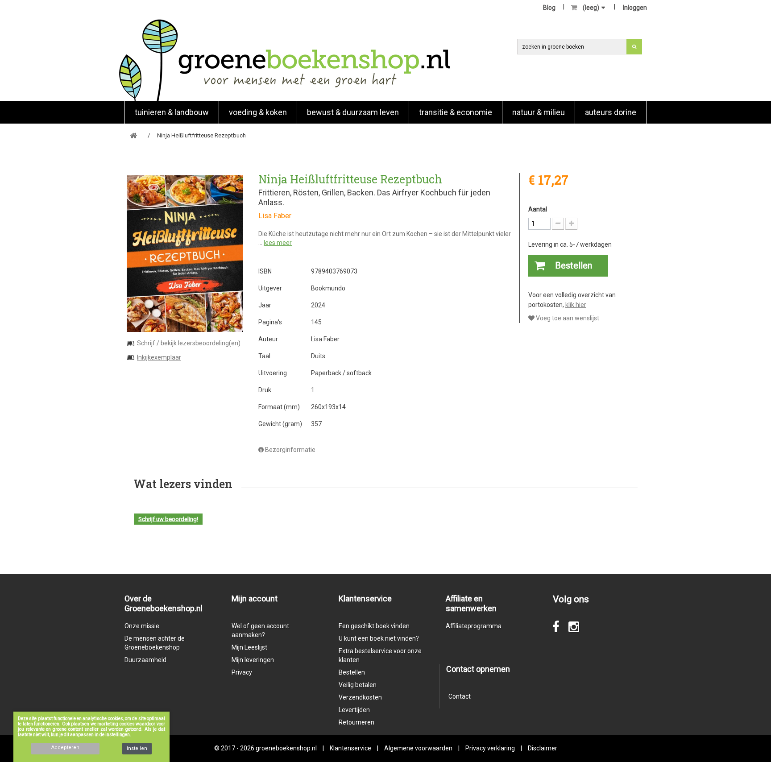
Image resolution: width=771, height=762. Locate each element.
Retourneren (356, 722)
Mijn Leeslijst (249, 647)
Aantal (537, 209)
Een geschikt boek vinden (374, 625)
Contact (459, 696)
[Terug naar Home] (133, 135)
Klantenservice (350, 748)
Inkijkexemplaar (159, 357)
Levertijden (354, 709)
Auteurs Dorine (610, 112)
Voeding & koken (258, 112)
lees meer (278, 242)
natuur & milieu (538, 112)
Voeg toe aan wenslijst (567, 318)
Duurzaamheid (145, 659)
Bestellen (352, 672)
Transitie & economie (455, 112)
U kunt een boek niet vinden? (379, 638)
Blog (549, 7)
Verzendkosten (360, 697)
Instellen (137, 748)
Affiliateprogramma (474, 625)
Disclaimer (542, 748)
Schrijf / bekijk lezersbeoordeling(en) (188, 343)
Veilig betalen (358, 684)
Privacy (242, 672)
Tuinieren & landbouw (172, 112)
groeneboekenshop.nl (287, 748)
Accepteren (65, 747)
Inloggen (635, 7)
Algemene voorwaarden (418, 748)
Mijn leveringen (253, 659)
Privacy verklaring (490, 748)
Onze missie (141, 625)
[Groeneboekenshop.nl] (284, 60)
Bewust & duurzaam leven (353, 112)
